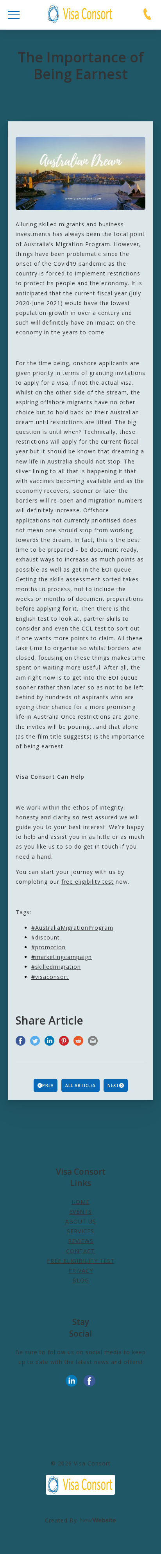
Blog (80, 1280)
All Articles (80, 1085)
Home (80, 1202)
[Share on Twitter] (35, 1041)
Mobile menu (14, 15)
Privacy (80, 1270)
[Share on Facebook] (20, 1041)
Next (113, 1085)
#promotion (48, 947)
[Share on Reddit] (78, 1041)
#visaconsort (50, 976)
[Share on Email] (93, 1041)
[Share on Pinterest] (64, 1041)
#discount (45, 937)
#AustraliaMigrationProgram (72, 927)
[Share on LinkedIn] (49, 1041)
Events (80, 1211)
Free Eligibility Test (80, 1261)
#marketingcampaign (61, 957)
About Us (80, 1221)
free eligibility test (87, 881)
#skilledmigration (56, 966)
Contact (80, 1251)
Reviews (80, 1241)
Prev (48, 1085)
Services (80, 1231)
